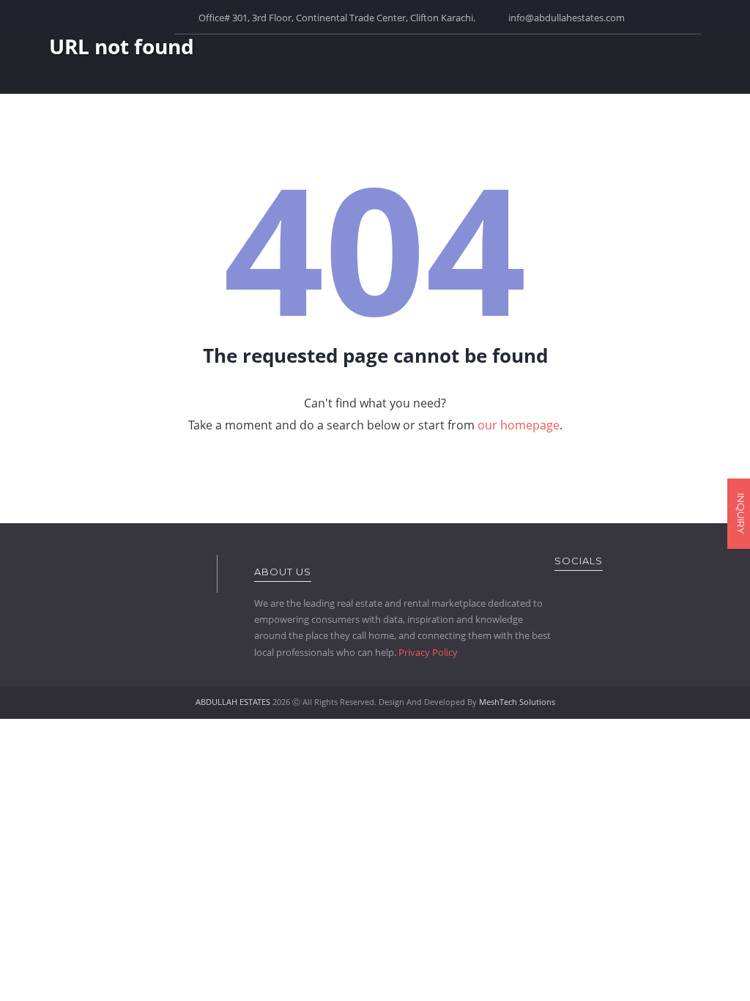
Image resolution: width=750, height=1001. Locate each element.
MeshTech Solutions (517, 701)
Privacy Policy (428, 652)
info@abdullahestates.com (566, 17)
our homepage (519, 425)
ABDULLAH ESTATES (233, 701)
